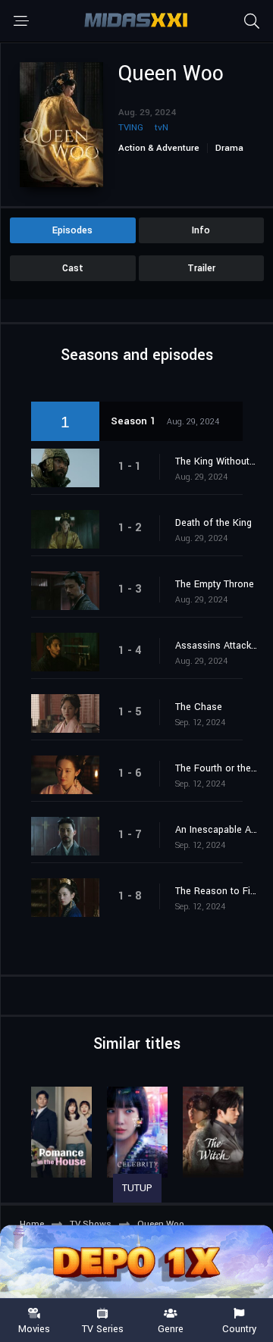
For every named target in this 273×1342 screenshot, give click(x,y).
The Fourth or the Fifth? (216, 768)
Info (201, 230)
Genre (171, 1328)
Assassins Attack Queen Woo (216, 645)
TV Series (103, 1328)
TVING (130, 127)
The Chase (198, 707)
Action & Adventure (158, 148)
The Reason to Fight (216, 891)
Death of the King (213, 523)
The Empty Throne (214, 584)
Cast (72, 268)
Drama (229, 148)
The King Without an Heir (216, 461)
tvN (161, 127)
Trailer (201, 268)
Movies (34, 1328)
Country (239, 1328)
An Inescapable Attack (216, 830)
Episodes (72, 230)
